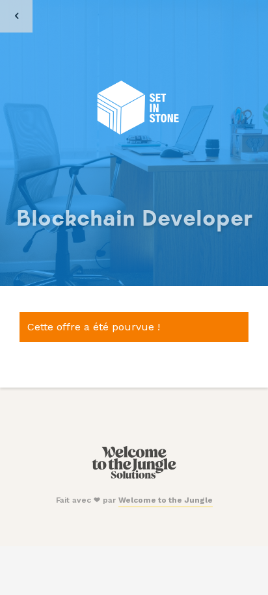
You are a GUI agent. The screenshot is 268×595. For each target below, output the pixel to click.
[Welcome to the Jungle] (134, 476)
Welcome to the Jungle (165, 500)
